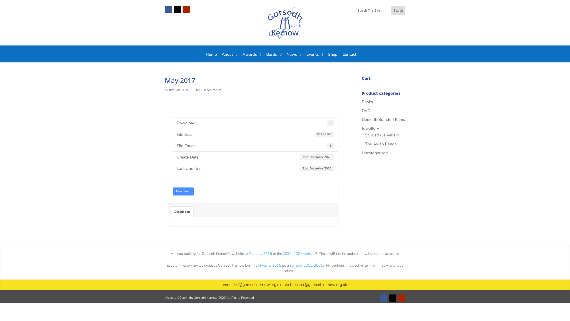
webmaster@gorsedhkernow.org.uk (316, 284)
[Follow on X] (177, 9)
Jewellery (370, 128)
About (227, 55)
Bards (271, 55)
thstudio (175, 90)
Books (367, 102)
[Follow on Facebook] (168, 9)
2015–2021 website (299, 253)
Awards (249, 55)
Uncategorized (375, 153)
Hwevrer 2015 (269, 265)
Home (211, 55)
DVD (366, 110)
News (292, 55)
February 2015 (260, 253)
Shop (333, 55)
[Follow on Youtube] (186, 9)
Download (183, 191)
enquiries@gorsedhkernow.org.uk (252, 284)
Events (312, 55)
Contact (349, 55)
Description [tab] (182, 212)
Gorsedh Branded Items (383, 119)
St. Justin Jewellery (382, 135)
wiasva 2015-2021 (307, 265)
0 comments (212, 90)
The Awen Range (381, 144)
